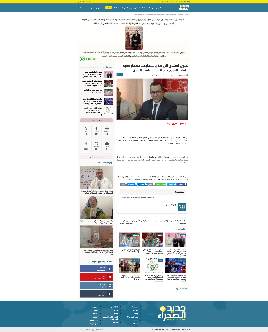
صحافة (95, 313)
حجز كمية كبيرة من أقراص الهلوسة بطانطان (93, 91)
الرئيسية (158, 7)
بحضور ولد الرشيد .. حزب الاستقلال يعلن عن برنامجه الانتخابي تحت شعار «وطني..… (91, 74)
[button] (182, 184)
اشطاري (137, 7)
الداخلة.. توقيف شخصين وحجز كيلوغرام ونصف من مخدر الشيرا (170, 221)
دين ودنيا (94, 306)
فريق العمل (174, 1)
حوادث (116, 7)
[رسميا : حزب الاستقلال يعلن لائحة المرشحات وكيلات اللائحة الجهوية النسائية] (152, 240)
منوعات (135, 323)
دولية (116, 310)
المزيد (92, 7)
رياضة (110, 7)
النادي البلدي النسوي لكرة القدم (110, 317)
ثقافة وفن (99, 7)
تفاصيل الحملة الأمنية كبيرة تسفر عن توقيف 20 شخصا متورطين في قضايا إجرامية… (92, 101)
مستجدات (119, 74)
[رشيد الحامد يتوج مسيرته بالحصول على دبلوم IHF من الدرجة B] (129, 265)
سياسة (144, 7)
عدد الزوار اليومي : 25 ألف (162, 1)
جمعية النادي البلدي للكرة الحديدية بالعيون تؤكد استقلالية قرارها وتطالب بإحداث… (93, 111)
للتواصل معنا (187, 1)
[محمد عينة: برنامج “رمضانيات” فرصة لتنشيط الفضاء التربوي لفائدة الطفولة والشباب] (96, 177)
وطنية (151, 7)
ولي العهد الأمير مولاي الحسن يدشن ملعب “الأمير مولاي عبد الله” (133, 221)
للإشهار (180, 1)
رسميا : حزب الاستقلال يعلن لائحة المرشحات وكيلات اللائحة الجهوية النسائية (92, 83)
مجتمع (135, 320)
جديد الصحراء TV (126, 7)
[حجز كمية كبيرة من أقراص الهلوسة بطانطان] (129, 240)
